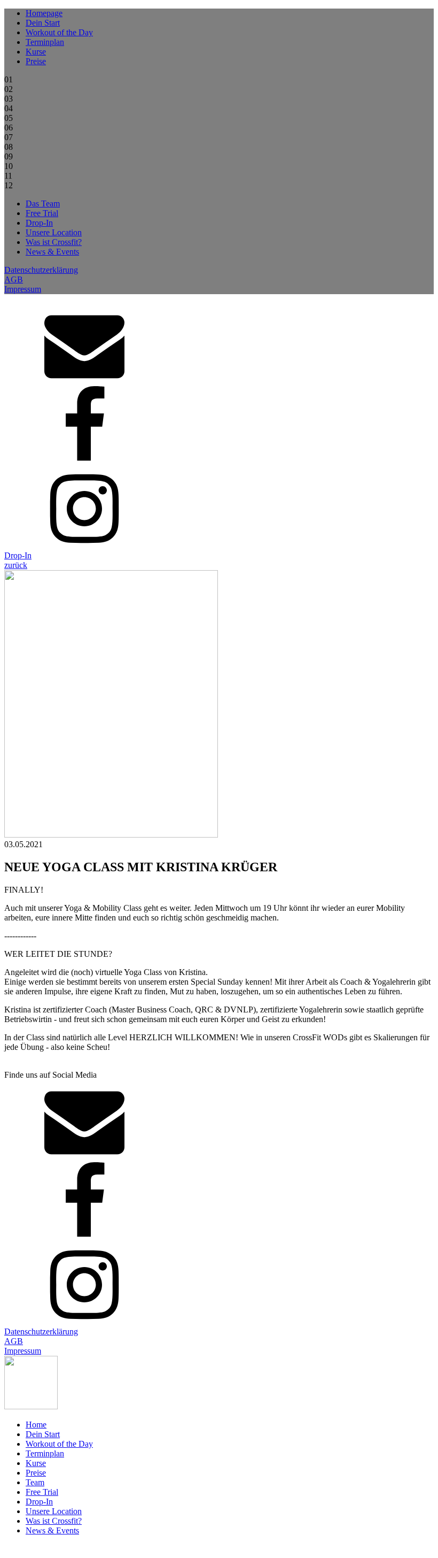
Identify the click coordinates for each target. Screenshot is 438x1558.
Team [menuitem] (35, 1482)
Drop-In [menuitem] (39, 1501)
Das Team (43, 203)
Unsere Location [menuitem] (54, 1511)
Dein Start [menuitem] (43, 1434)
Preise (36, 61)
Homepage (44, 13)
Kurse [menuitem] (36, 1463)
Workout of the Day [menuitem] (59, 1443)
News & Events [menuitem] (52, 1530)
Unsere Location (54, 232)
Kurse (36, 51)
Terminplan (45, 42)
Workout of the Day (59, 32)
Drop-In (39, 222)
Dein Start (43, 22)
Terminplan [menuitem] (45, 1453)
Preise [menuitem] (36, 1472)
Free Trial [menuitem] (42, 1491)
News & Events (52, 251)
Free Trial (42, 213)
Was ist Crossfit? (54, 242)
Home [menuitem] (36, 1424)
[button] (15, 565)
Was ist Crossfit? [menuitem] (54, 1520)
